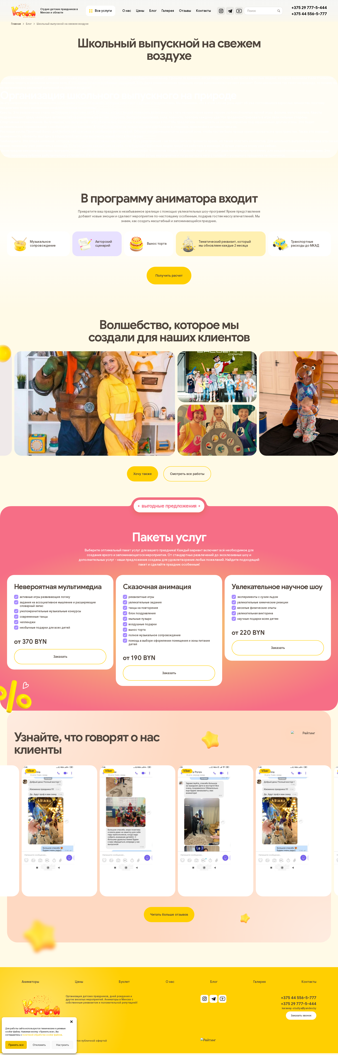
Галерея (168, 11)
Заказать (60, 656)
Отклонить (39, 1044)
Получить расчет (169, 275)
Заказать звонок (301, 1015)
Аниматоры (30, 982)
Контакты (203, 11)
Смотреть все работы (187, 474)
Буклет (124, 982)
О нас (126, 11)
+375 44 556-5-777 (309, 13)
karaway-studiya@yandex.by (299, 1008)
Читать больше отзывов (169, 914)
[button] (71, 1021)
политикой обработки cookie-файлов (42, 1034)
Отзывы (185, 11)
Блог (153, 11)
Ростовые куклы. (13, 132)
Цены (140, 11)
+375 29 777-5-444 (309, 7)
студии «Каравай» (90, 103)
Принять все (16, 1044)
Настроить (62, 1044)
